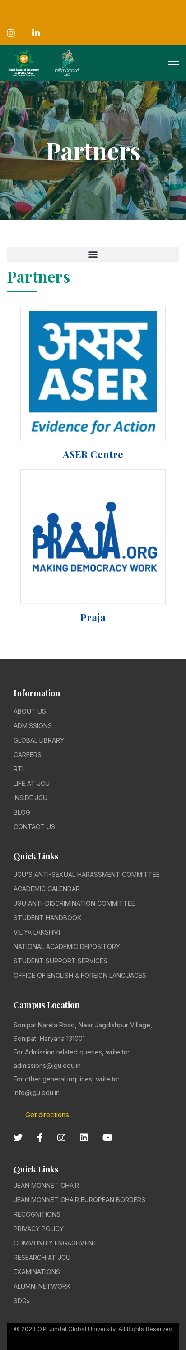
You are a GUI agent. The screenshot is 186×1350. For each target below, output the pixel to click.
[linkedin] (84, 1138)
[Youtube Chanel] (108, 1138)
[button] (93, 254)
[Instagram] (61, 1138)
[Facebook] (40, 1138)
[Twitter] (18, 1138)
